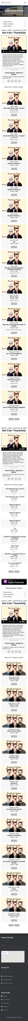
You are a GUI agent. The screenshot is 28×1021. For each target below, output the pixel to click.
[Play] (3, 51)
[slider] (12, 51)
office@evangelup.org (8, 976)
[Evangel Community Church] (7, 3)
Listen (14, 115)
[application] (14, 51)
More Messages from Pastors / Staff (13, 68)
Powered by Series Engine (14, 423)
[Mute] (20, 51)
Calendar (5, 996)
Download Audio (14, 69)
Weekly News (6, 1003)
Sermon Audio (6, 999)
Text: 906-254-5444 (7, 983)
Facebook (5, 1006)
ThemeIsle (19, 1017)
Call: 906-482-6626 (7, 979)
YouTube (5, 1010)
